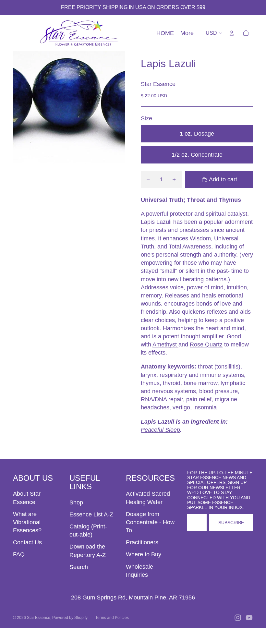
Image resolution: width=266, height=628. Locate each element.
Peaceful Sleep (160, 430)
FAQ (19, 554)
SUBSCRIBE (231, 522)
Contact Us (27, 542)
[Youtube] (249, 618)
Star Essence (38, 617)
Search (78, 567)
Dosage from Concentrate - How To (150, 522)
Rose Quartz (206, 344)
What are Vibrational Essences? (27, 522)
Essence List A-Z (91, 514)
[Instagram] (238, 618)
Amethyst (165, 344)
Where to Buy (143, 554)
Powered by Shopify (70, 617)
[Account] (231, 33)
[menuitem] (187, 33)
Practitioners (142, 542)
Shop (76, 502)
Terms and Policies (112, 617)
